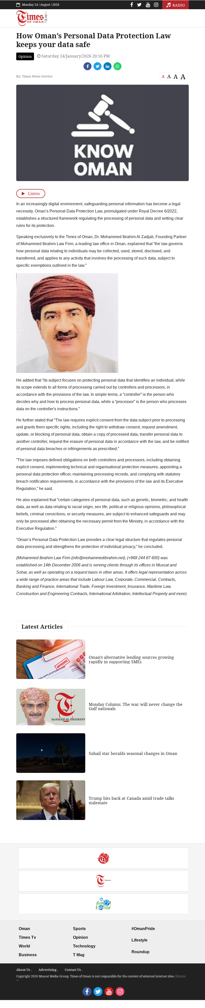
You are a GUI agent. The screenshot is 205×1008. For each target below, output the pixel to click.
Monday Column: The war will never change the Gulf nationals (135, 707)
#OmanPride (143, 929)
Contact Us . (73, 969)
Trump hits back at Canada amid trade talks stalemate (131, 801)
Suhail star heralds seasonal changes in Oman (133, 753)
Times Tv (27, 937)
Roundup (141, 952)
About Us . (24, 969)
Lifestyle (140, 940)
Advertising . (48, 969)
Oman (24, 929)
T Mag (78, 955)
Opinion (25, 56)
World (24, 946)
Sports (79, 929)
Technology (84, 946)
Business (28, 955)
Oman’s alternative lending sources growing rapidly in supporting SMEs (131, 660)
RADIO (178, 4)
